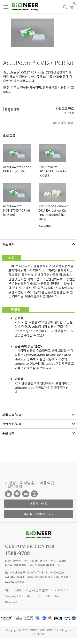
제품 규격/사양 (12, 415)
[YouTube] (25, 493)
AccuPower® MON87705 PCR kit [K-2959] (16, 210)
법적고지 (14, 486)
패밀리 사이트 (39, 503)
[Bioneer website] (25, 7)
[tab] (38, 244)
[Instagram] (34, 493)
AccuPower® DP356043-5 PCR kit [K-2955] (53, 171)
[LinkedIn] (8, 493)
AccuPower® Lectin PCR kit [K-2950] (17, 169)
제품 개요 (8, 244)
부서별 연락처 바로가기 (39, 514)
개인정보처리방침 (19, 483)
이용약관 (47, 483)
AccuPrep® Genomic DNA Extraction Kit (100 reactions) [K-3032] (53, 212)
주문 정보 (8, 433)
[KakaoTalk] (17, 493)
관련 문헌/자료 (12, 424)
